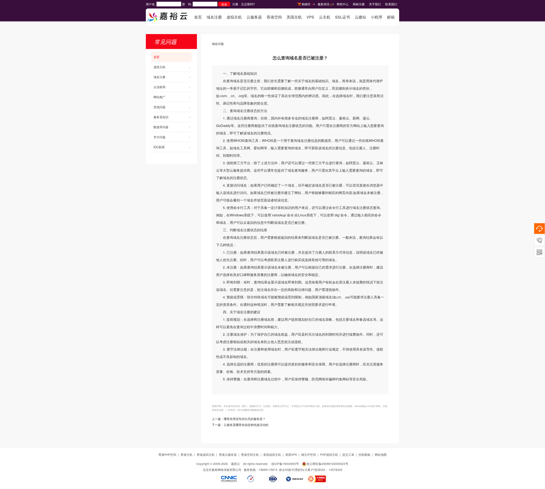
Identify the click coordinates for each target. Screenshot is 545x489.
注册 (235, 4)
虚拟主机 (234, 17)
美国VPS (291, 454)
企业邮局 (159, 87)
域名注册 (214, 17)
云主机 (324, 17)
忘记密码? (248, 4)
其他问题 (159, 107)
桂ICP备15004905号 (285, 464)
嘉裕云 (235, 464)
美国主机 (294, 17)
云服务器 (254, 17)
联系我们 (391, 4)
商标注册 (359, 4)
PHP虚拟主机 (329, 454)
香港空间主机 (250, 454)
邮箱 (391, 17)
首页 (198, 17)
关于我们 (375, 4)
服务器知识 (160, 117)
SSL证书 (342, 17)
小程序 (376, 17)
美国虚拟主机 (272, 454)
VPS (310, 17)
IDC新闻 (159, 147)
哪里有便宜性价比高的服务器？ (244, 419)
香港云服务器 (228, 454)
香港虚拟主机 (206, 454)
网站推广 (159, 97)
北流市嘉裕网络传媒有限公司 (222, 469)
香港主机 (186, 454)
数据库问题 (160, 127)
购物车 (307, 4)
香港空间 (274, 17)
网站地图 (381, 454)
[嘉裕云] (167, 16)
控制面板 (364, 454)
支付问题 (159, 137)
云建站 (360, 17)
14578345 (335, 469)
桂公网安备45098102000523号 (327, 464)
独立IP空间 (308, 454)
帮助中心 (343, 4)
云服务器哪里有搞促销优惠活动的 (246, 425)
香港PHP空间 (167, 454)
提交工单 (348, 454)
